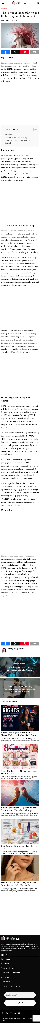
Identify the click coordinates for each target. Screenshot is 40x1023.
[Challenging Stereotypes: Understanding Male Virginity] (20, 667)
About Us (5, 977)
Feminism (4, 8)
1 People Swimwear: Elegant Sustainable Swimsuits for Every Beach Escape (19, 809)
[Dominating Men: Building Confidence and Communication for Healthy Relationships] (20, 688)
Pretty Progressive (16, 648)
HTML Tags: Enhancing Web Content (17, 140)
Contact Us (5, 981)
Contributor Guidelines (10, 972)
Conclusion (8, 143)
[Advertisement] (20, 105)
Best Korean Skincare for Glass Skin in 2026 (19, 847)
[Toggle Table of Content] (34, 129)
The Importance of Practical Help (16, 137)
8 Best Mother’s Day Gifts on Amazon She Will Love (18, 772)
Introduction (9, 134)
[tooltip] (5, 52)
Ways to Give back (8, 968)
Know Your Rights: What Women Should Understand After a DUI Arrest (19, 734)
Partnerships (6, 959)
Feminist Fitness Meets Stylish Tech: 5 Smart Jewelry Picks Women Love (18, 884)
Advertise (5, 963)
